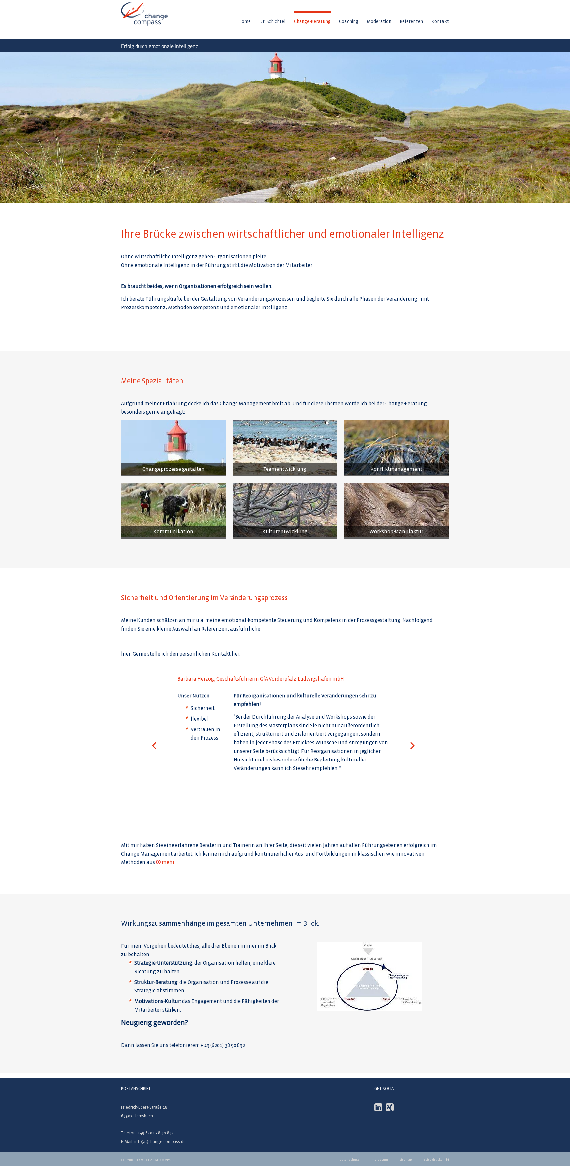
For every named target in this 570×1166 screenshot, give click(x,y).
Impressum (379, 1160)
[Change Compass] (144, 23)
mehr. (168, 862)
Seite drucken (434, 1160)
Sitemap (405, 1160)
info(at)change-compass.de (160, 1141)
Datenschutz (349, 1160)
